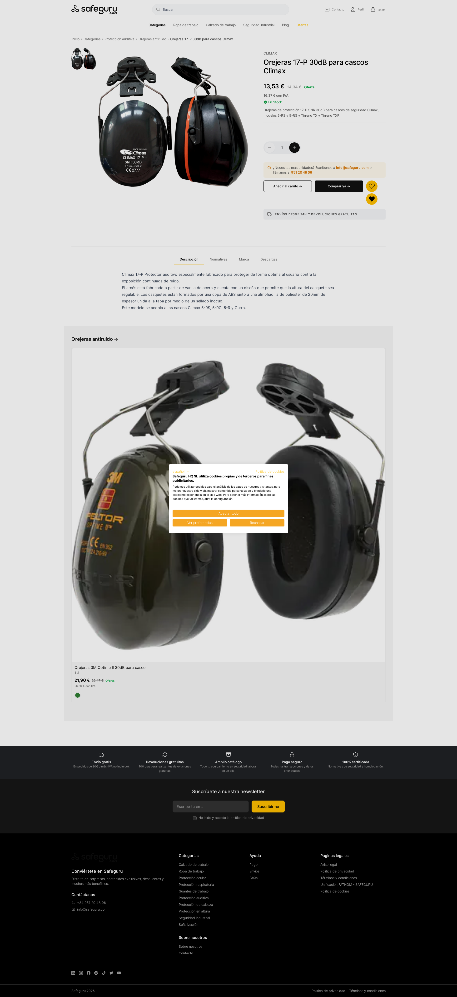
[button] (181, 471)
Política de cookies (269, 471)
